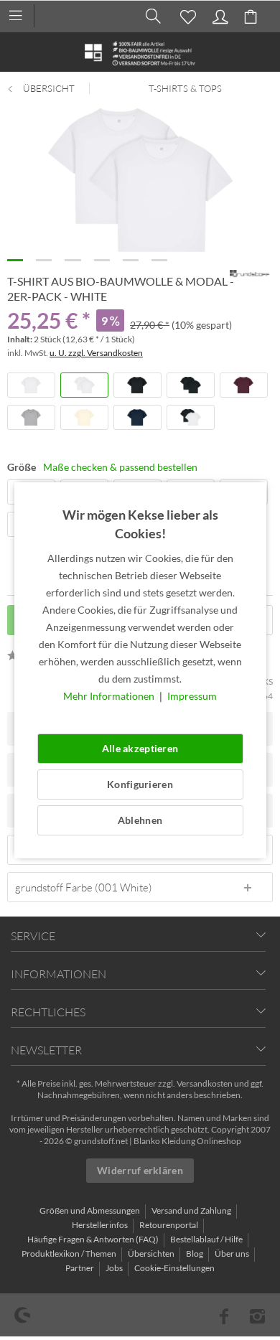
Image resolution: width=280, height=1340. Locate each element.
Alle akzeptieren (140, 748)
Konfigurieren (140, 784)
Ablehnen (140, 820)
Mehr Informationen (110, 696)
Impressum (192, 696)
